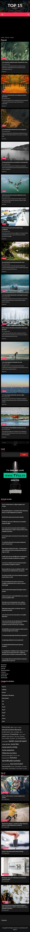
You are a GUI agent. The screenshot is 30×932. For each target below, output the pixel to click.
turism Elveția (24, 766)
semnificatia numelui (11, 760)
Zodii (3, 721)
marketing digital (5, 741)
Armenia (19, 727)
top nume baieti (16, 764)
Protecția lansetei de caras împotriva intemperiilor (15, 162)
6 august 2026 (6, 910)
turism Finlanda (5, 768)
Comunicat (14, 734)
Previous (4, 442)
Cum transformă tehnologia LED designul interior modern (14, 590)
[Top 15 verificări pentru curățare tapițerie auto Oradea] (15, 784)
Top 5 (3, 715)
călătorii (4, 736)
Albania (12, 727)
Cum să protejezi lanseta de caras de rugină (13, 395)
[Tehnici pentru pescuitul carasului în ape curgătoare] (15, 216)
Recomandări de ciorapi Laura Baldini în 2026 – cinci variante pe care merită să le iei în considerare (15, 569)
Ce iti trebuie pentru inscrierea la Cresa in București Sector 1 (15, 536)
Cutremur (3, 672)
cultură (23, 734)
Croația (20, 734)
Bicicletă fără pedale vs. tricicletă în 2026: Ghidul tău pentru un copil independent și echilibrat (15, 511)
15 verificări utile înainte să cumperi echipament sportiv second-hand (14, 543)
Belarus (21, 732)
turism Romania (12, 768)
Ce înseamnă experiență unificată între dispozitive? (14, 635)
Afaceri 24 (3, 666)
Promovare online (16, 755)
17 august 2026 (6, 799)
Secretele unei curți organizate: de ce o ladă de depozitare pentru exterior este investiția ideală (13, 603)
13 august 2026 (6, 827)
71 (27, 442)
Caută (3, 449)
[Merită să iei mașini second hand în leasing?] (15, 840)
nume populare (8, 750)
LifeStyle (4, 689)
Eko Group (17, 736)
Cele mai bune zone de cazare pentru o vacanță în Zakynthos (14, 615)
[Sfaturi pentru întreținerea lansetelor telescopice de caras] (15, 316)
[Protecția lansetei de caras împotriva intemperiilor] (15, 151)
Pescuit (4, 58)
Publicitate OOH (6, 758)
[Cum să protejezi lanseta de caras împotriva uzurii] (15, 283)
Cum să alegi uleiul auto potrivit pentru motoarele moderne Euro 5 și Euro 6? (14, 659)
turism (12, 766)
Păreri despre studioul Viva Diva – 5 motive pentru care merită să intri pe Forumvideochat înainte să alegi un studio (14, 550)
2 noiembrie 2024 (6, 64)
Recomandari (5, 698)
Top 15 (3, 709)
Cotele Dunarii (4, 674)
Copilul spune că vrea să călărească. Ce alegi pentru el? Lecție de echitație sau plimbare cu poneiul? (14, 557)
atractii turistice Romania (11, 730)
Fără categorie (12, 738)
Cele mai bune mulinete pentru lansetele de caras (14, 62)
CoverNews (22, 927)
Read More (4, 71)
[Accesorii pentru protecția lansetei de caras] (15, 251)
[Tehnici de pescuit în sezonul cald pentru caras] (15, 183)
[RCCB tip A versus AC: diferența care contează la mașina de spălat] (15, 866)
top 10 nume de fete (6, 764)
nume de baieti (20, 741)
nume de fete (6, 744)
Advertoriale (4, 677)
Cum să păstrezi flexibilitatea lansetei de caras (14, 427)
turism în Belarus (19, 768)
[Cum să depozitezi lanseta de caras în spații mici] (15, 118)
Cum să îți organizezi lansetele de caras (12, 362)
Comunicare (6, 734)
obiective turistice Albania (7, 755)
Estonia (3, 738)
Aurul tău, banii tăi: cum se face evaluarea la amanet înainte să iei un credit (15, 576)
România (13, 758)
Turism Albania (18, 766)
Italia (17, 738)
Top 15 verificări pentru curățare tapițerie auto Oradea (13, 505)
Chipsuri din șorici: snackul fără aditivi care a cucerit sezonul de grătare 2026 (15, 596)
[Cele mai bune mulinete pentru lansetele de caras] (15, 51)
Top (3, 704)
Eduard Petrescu (10, 736)
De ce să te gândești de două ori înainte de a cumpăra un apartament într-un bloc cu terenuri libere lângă (14, 583)
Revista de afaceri (5, 670)
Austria (11, 732)
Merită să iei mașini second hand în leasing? (13, 517)
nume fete (15, 744)
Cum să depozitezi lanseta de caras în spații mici (14, 129)
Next (15, 444)
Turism (3, 718)
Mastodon (4, 920)
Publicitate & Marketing (8, 695)
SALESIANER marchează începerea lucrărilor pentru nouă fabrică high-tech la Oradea (15, 629)
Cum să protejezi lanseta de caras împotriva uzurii (15, 295)
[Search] (28, 14)
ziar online (25, 768)
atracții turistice (6, 732)
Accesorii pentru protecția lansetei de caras (13, 262)
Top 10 (3, 706)
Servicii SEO (4, 675)
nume (11, 741)
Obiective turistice (9, 753)
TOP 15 (15, 5)
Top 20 (3, 712)
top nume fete (6, 766)
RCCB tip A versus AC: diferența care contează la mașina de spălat (14, 522)
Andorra (15, 727)
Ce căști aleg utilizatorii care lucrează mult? (12, 640)
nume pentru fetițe (9, 747)
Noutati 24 (3, 664)
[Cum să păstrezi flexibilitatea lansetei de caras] (15, 416)
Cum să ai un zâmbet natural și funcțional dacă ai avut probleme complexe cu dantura (14, 563)
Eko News (22, 736)
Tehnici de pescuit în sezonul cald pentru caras (14, 195)
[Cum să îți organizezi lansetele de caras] (15, 351)
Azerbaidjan (16, 732)
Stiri (3, 701)
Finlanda (7, 738)
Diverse (4, 686)
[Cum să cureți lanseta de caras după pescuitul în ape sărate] (15, 84)
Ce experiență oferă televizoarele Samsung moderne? (12, 645)
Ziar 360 (3, 668)
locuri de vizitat (22, 738)
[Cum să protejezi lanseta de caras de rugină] (15, 383)
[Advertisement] (15, 25)
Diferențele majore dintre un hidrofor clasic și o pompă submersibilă (13, 609)
